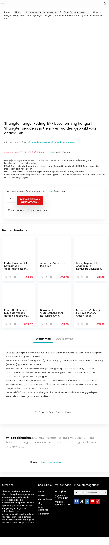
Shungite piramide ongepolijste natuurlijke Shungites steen (88, 267)
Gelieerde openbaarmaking (63, 503)
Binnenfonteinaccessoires (76, 12)
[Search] (104, 4)
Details (52, 152)
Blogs (40, 503)
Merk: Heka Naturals (51, 462)
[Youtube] (92, 501)
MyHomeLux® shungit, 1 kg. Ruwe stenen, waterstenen (89, 312)
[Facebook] (76, 501)
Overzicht (43, 495)
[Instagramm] (87, 501)
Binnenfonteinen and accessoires (41, 12)
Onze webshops (43, 508)
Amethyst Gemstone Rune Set (52, 264)
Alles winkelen (45, 499)
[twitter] (81, 501)
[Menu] (3, 4)
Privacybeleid (61, 491)
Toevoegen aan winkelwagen (30, 200)
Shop (17, 12)
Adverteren (43, 513)
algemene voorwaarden (61, 496)
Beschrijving (43, 338)
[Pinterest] (98, 501)
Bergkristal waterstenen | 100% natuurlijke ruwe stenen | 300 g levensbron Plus (51, 315)
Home (7, 12)
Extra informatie (64, 338)
